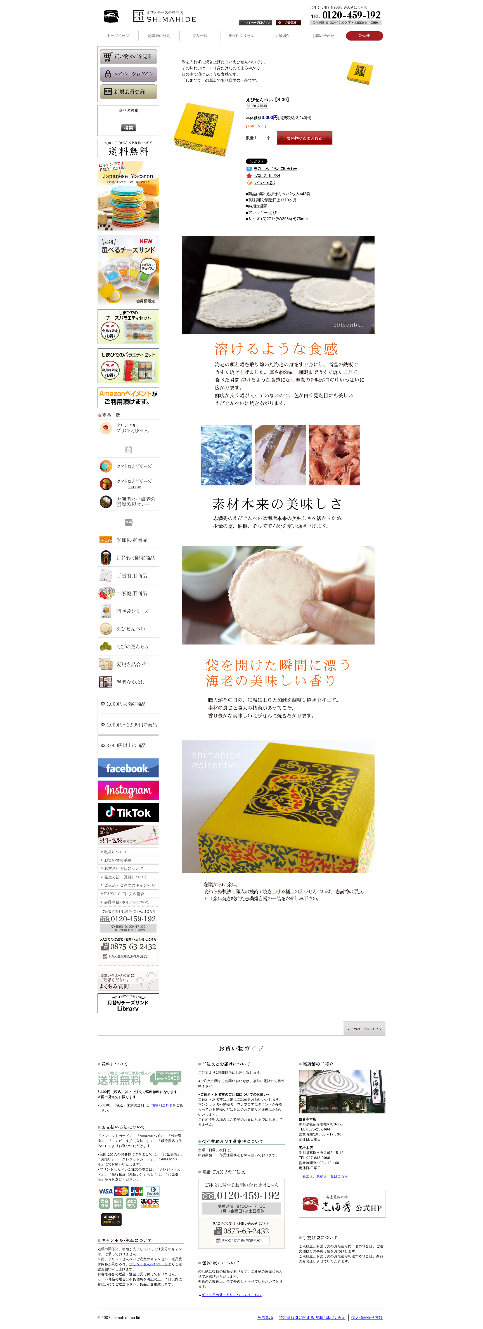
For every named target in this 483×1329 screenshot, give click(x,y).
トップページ (118, 36)
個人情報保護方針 (367, 1317)
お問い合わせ (323, 36)
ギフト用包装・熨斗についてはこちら (232, 1295)
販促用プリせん (241, 36)
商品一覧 (200, 36)
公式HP (364, 36)
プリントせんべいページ (148, 1264)
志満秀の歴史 (159, 36)
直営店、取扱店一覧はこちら (325, 1176)
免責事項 (265, 1317)
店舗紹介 (282, 36)
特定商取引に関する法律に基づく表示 (312, 1317)
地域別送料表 (162, 1105)
